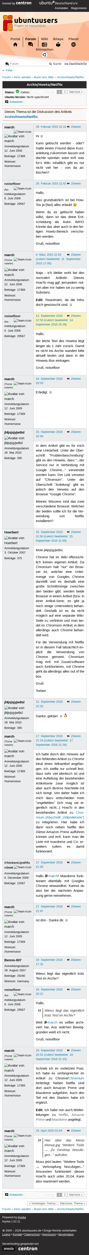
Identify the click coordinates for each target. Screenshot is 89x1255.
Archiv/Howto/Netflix (70, 77)
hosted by (9, 3)
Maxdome (59, 1120)
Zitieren (76, 127)
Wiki (44, 39)
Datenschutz (32, 1234)
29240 (21, 976)
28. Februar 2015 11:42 (51, 183)
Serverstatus (66, 1234)
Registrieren (79, 8)
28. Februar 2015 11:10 (51, 127)
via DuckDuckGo (75, 64)
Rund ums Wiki (44, 77)
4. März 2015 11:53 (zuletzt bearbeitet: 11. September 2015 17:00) (58, 259)
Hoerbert (11, 532)
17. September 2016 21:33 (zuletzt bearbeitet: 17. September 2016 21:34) (55, 740)
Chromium (76, 1078)
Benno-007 (12, 960)
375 (19, 558)
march (9, 127)
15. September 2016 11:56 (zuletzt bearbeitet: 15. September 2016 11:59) (54, 536)
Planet (73, 39)
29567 (21, 204)
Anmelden (61, 8)
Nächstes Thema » (72, 1203)
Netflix (63, 1115)
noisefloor (12, 184)
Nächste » (76, 92)
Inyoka (22, 1217)
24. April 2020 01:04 (49, 1131)
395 (19, 458)
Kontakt (17, 1234)
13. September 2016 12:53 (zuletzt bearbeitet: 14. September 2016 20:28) (55, 320)
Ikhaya (58, 39)
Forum (30, 39)
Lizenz (6, 1234)
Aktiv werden (22, 77)
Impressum (49, 1234)
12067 (21, 883)
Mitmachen (44, 49)
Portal (15, 39)
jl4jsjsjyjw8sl (14, 432)
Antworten (16, 102)
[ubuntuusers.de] (30, 24)
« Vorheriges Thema (42, 1203)
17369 (21, 156)
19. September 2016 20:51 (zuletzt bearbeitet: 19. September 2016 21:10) (55, 1055)
